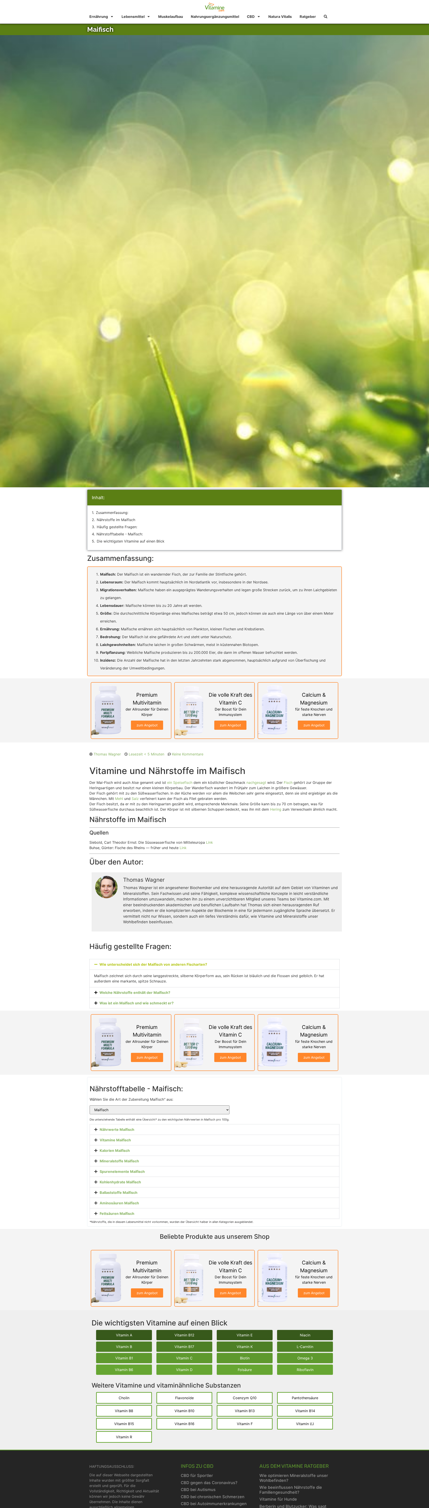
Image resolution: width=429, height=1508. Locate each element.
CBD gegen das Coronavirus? (209, 1482)
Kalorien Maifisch (115, 1150)
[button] (214, 964)
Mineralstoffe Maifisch (119, 1161)
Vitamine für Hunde (278, 1499)
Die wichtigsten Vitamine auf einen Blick (130, 541)
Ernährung (98, 16)
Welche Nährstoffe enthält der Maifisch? (134, 992)
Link (209, 842)
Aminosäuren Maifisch (119, 1203)
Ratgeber (308, 16)
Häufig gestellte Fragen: (117, 527)
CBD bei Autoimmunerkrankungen (214, 1503)
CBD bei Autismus (198, 1489)
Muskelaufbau (170, 16)
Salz (135, 798)
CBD (251, 16)
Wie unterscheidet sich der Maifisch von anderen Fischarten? (153, 964)
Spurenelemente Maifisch (122, 1171)
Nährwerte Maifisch (117, 1129)
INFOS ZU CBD (197, 1466)
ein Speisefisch (179, 782)
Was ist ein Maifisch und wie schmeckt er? (136, 1003)
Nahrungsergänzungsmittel (215, 16)
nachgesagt (256, 782)
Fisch (288, 782)
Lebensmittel (133, 16)
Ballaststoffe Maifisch (118, 1192)
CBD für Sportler (197, 1475)
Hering (275, 809)
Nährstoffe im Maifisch (116, 519)
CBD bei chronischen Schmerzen (212, 1496)
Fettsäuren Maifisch (117, 1213)
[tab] (214, 1129)
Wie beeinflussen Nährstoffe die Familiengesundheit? (290, 1490)
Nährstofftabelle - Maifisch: (120, 534)
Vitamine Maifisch (115, 1140)
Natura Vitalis (280, 16)
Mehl (119, 798)
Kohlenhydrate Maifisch (120, 1182)
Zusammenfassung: (112, 512)
